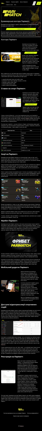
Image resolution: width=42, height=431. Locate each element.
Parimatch (32, 340)
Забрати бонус (30, 104)
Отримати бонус (21, 29)
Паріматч (28, 118)
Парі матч (3, 344)
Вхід (34, 3)
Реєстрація (39, 3)
